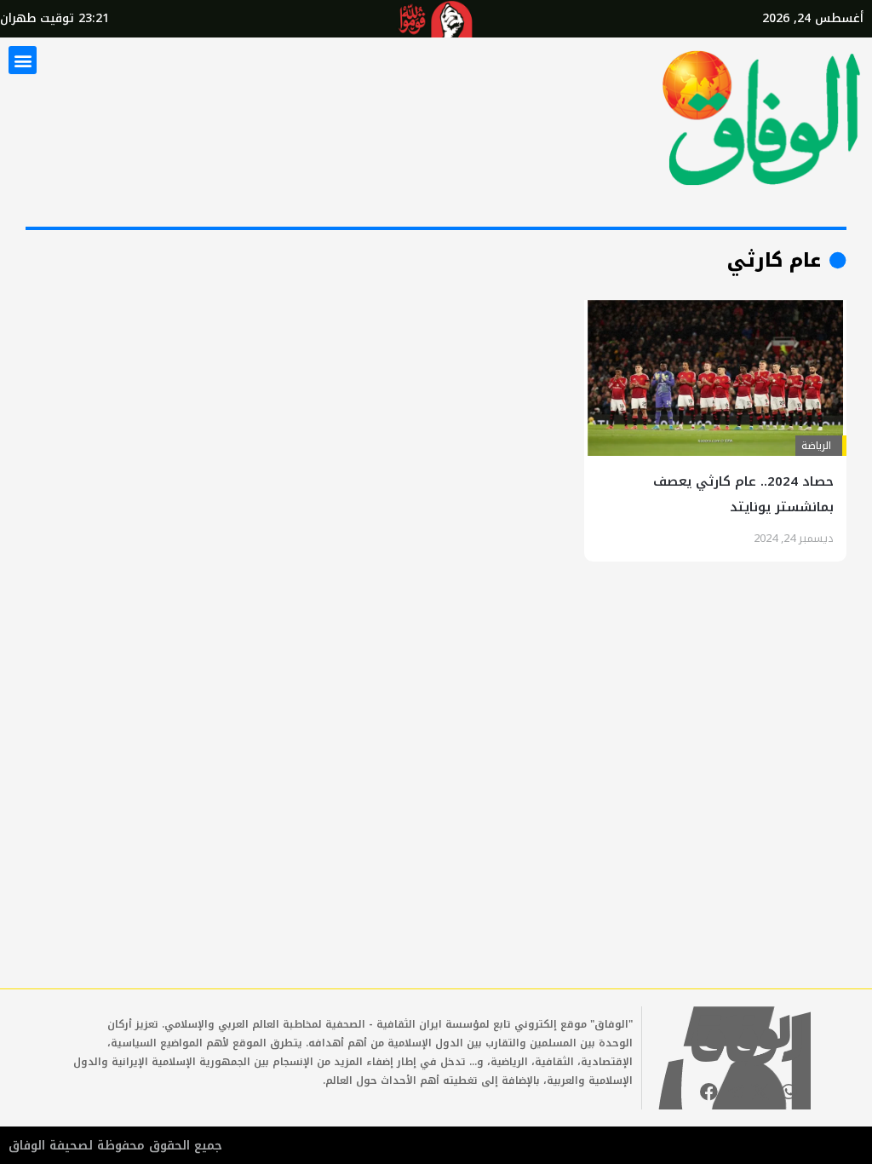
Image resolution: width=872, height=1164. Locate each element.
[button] (23, 60)
